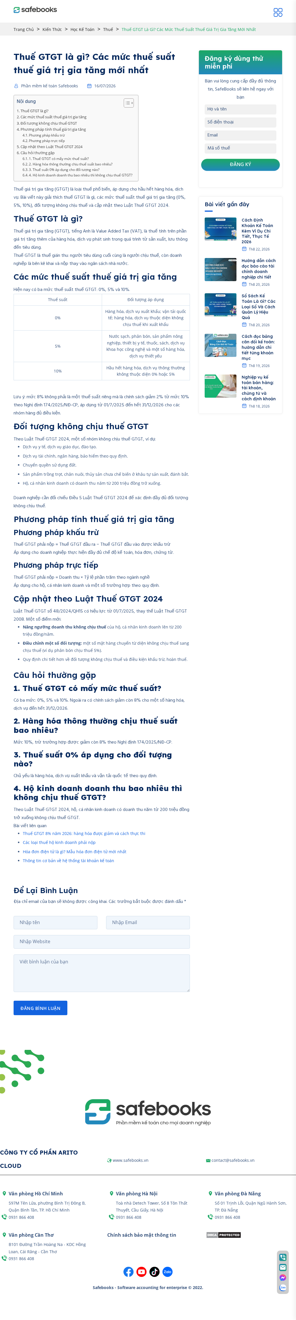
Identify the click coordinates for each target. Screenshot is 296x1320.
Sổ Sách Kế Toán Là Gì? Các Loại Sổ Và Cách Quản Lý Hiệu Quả (258, 306)
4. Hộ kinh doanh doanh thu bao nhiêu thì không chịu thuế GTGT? (80, 175)
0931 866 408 (21, 1217)
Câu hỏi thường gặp (38, 152)
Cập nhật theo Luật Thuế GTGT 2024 (51, 146)
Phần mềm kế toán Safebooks (49, 86)
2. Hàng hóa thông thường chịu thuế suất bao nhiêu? (70, 164)
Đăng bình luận (40, 1008)
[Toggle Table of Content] (125, 103)
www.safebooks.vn (131, 1160)
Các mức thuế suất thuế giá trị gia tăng (53, 116)
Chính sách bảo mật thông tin (141, 1235)
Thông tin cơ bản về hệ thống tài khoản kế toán (68, 860)
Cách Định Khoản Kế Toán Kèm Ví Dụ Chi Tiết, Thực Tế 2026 (257, 231)
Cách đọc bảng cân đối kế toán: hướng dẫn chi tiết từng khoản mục (258, 347)
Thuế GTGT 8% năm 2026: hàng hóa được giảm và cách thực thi (84, 833)
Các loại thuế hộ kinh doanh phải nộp (59, 842)
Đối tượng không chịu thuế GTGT (49, 123)
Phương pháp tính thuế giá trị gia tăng (53, 129)
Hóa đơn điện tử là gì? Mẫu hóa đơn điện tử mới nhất (74, 851)
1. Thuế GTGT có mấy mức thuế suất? (59, 158)
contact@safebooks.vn (233, 1160)
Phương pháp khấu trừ (47, 135)
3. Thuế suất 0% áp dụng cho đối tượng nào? (64, 169)
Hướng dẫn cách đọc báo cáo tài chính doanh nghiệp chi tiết (259, 269)
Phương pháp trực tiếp (47, 140)
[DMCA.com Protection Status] (223, 1234)
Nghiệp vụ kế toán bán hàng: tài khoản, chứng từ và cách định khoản (259, 388)
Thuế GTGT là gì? (35, 110)
